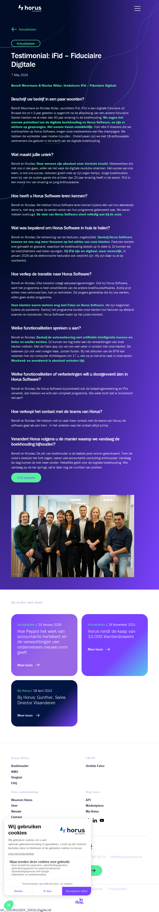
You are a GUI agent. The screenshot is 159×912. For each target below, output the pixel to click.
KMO (14, 771)
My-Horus (92, 811)
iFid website (26, 477)
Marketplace (95, 805)
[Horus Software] (31, 8)
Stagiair (16, 777)
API (88, 800)
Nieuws (16, 811)
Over (14, 805)
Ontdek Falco (95, 766)
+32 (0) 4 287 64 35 (91, 857)
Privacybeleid (118, 889)
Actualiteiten (27, 29)
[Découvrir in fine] (79, 901)
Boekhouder (19, 766)
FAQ (14, 783)
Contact (16, 817)
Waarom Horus (21, 800)
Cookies (97, 889)
